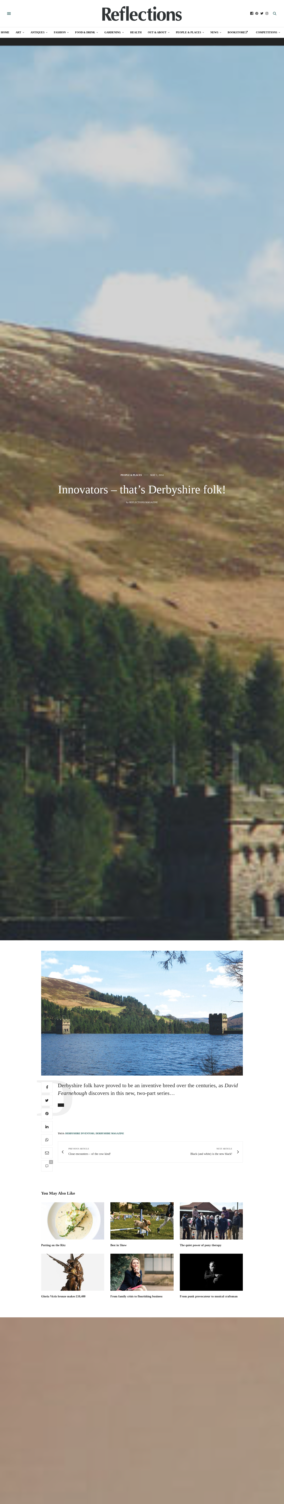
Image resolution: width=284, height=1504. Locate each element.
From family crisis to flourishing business (136, 1296)
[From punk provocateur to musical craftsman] (211, 1272)
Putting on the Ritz (53, 1245)
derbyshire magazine (110, 1133)
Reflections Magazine (143, 502)
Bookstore (236, 32)
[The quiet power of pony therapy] (211, 1220)
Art (18, 32)
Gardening (112, 32)
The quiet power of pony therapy (200, 1245)
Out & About (157, 32)
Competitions (266, 32)
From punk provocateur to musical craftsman (209, 1296)
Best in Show (118, 1245)
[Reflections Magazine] (142, 13)
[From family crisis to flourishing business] (141, 1272)
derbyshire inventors (79, 1133)
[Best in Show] (141, 1220)
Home (5, 32)
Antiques (37, 32)
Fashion (60, 32)
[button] (61, 1105)
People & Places (188, 32)
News (214, 32)
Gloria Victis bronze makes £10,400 (63, 1296)
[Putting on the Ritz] (72, 1220)
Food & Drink (85, 32)
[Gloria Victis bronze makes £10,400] (72, 1272)
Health (136, 32)
